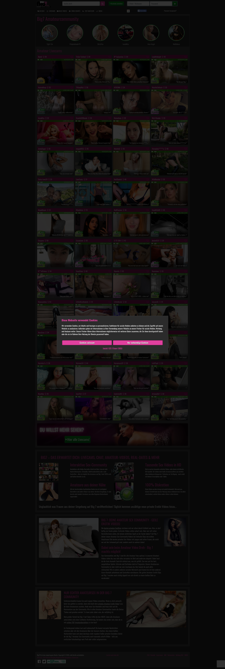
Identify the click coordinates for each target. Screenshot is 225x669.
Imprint (105, 348)
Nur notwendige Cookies (138, 342)
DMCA (120, 348)
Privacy (115, 348)
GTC (110, 348)
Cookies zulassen (87, 342)
